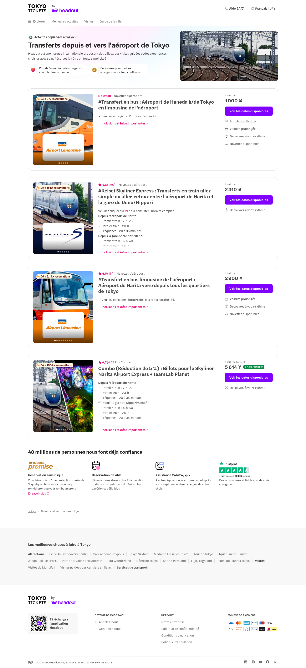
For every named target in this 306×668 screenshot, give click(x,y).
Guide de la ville (111, 21)
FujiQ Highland (201, 561)
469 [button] (111, 184)
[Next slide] (87, 129)
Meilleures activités (64, 21)
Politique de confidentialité (180, 629)
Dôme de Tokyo (147, 561)
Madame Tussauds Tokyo (171, 554)
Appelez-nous (108, 622)
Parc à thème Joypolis (108, 554)
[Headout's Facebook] (267, 662)
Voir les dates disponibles (248, 111)
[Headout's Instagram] (253, 662)
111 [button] (110, 273)
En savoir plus (37, 493)
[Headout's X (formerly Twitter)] (274, 662)
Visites (88, 21)
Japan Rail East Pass (42, 561)
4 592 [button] (112, 362)
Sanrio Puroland (174, 561)
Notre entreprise (173, 622)
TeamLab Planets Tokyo (233, 561)
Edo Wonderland (119, 561)
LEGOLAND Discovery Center (68, 554)
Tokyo (32, 511)
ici (154, 116)
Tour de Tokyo (203, 554)
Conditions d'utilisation (177, 635)
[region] (63, 129)
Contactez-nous (110, 629)
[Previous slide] (38, 129)
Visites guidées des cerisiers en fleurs (86, 567)
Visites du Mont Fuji (41, 567)
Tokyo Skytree (139, 554)
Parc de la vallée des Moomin (82, 561)
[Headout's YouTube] (260, 662)
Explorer (39, 21)
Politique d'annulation (176, 642)
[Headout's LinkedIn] (246, 662)
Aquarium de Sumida (232, 554)
